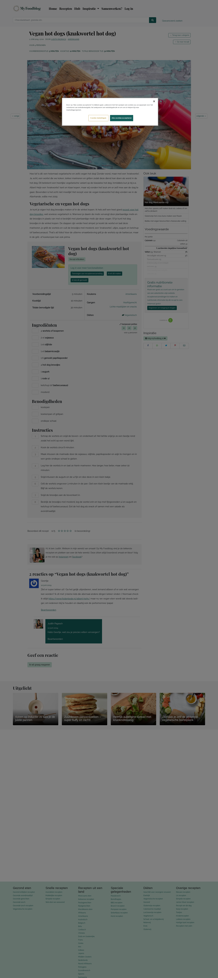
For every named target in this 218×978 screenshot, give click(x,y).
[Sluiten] (154, 101)
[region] (110, 112)
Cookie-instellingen (98, 118)
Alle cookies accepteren (122, 118)
